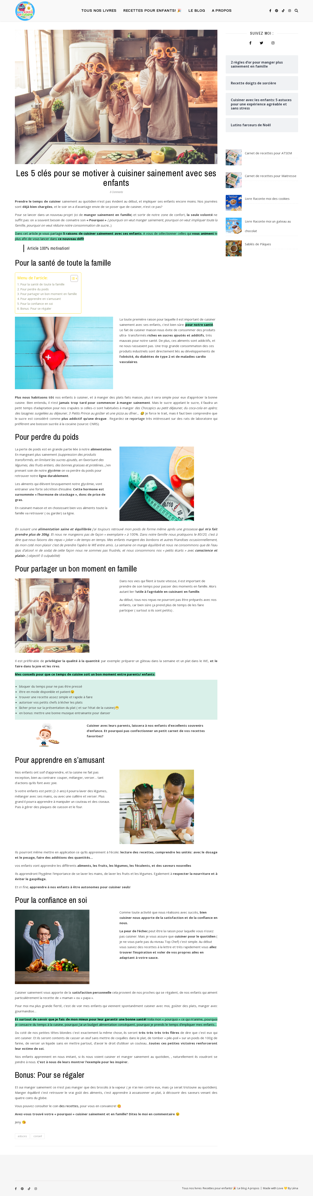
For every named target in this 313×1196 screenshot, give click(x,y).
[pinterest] (277, 11)
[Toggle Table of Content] (72, 278)
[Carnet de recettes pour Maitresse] (234, 180)
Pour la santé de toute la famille (42, 284)
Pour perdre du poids (34, 289)
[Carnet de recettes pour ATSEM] (234, 157)
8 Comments (116, 192)
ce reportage (135, 418)
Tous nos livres (98, 11)
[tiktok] (283, 11)
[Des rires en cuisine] (25, 11)
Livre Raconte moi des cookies (267, 198)
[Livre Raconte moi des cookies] (234, 203)
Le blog (196, 11)
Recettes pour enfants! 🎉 (152, 11)
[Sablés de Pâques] (234, 248)
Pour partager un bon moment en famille (48, 294)
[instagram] (289, 11)
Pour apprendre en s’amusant (40, 299)
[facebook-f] (270, 11)
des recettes (68, 1106)
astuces (22, 1136)
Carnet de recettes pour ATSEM (268, 153)
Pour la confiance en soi (36, 304)
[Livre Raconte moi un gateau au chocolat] (234, 226)
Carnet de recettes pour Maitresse (270, 176)
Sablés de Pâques (258, 244)
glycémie (55, 470)
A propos (222, 11)
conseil (37, 1136)
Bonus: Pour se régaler (35, 309)
